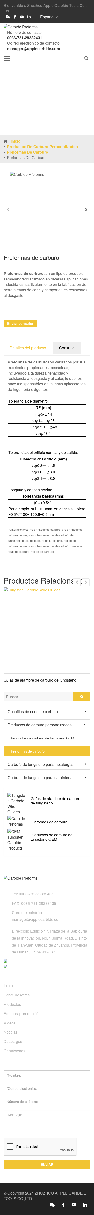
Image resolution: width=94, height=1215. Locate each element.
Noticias (11, 1032)
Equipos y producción (22, 1013)
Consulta (66, 348)
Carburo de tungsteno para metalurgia (40, 764)
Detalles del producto (28, 348)
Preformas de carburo (27, 152)
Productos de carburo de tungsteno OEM (42, 738)
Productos (12, 1004)
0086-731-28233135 (38, 903)
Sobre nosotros (17, 995)
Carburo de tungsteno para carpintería (40, 777)
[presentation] (8, 210)
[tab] (47, 711)
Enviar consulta (20, 323)
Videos (10, 1023)
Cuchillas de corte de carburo (33, 711)
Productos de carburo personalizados (42, 146)
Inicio (15, 141)
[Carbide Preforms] (17, 821)
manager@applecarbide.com (33, 48)
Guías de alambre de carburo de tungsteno (40, 680)
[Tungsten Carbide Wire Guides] (47, 630)
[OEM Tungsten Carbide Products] (17, 840)
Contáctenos (14, 1051)
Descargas (13, 1041)
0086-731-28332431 (24, 38)
